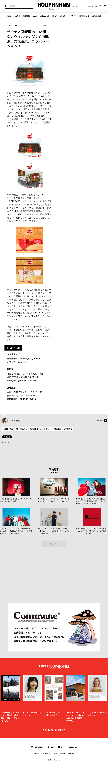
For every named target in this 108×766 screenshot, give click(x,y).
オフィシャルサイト (17, 362)
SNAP (54, 16)
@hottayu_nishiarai (27, 380)
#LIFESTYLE (7, 429)
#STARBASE (21, 429)
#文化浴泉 (68, 429)
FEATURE (17, 16)
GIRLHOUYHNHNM (54, 730)
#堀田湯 (57, 429)
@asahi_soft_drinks (29, 358)
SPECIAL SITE (84, 16)
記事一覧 (100, 421)
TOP (2, 442)
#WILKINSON (35, 429)
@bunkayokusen (27, 399)
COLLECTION (45, 16)
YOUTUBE (73, 16)
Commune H (96, 16)
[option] (10, 698)
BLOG (35, 16)
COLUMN (26, 16)
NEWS (8, 16)
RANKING (63, 16)
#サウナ (47, 429)
